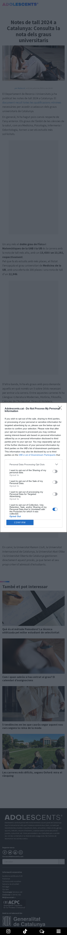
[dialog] (33, 467)
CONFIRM (20, 522)
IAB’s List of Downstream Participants (37, 455)
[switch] (55, 471)
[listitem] (33, 464)
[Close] (61, 409)
